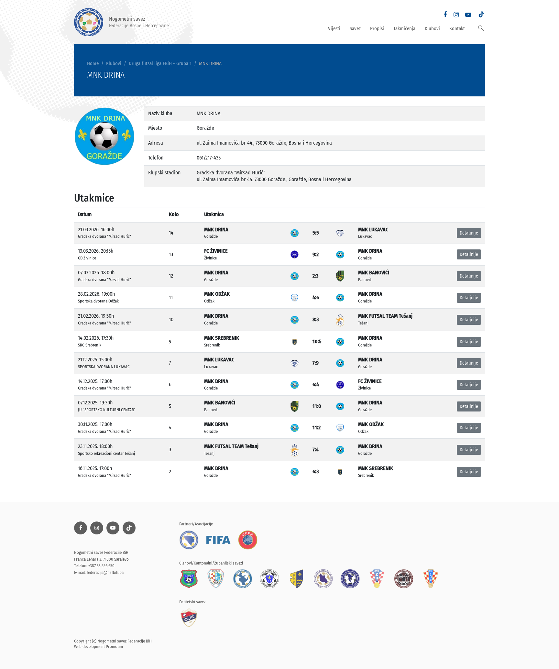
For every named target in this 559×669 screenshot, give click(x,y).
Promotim (114, 646)
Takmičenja (404, 28)
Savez (355, 28)
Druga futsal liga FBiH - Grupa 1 (160, 63)
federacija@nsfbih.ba (105, 572)
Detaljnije (469, 233)
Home (93, 63)
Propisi (377, 28)
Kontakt (457, 28)
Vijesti (334, 28)
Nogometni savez (139, 22)
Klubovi (432, 28)
